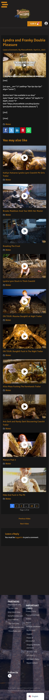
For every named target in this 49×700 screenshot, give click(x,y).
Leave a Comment (10, 50)
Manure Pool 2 (9, 460)
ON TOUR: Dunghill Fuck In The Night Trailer (23, 351)
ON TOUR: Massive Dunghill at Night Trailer (22, 316)
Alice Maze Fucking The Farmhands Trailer (22, 386)
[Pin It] (22, 130)
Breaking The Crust (11, 246)
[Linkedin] (17, 130)
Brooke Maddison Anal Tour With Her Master (23, 211)
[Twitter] (11, 130)
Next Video (24, 524)
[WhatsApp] (28, 130)
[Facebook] (5, 130)
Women (8, 124)
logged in (19, 537)
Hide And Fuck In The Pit (14, 495)
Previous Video (24, 519)
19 (32, 506)
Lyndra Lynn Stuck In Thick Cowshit (19, 281)
